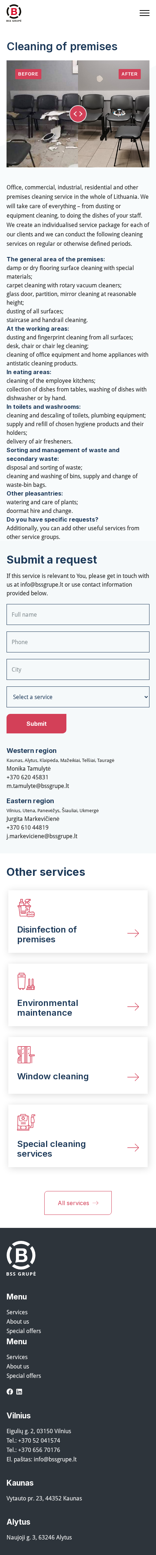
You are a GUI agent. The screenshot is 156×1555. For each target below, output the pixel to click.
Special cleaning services (51, 1149)
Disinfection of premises (47, 934)
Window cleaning (53, 1076)
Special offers (24, 1331)
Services (17, 1312)
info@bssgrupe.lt (41, 584)
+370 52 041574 (39, 1440)
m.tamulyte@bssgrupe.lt (38, 786)
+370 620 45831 (28, 777)
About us (18, 1321)
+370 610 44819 (28, 827)
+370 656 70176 (39, 1450)
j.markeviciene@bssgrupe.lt (42, 836)
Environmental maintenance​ (47, 1008)
